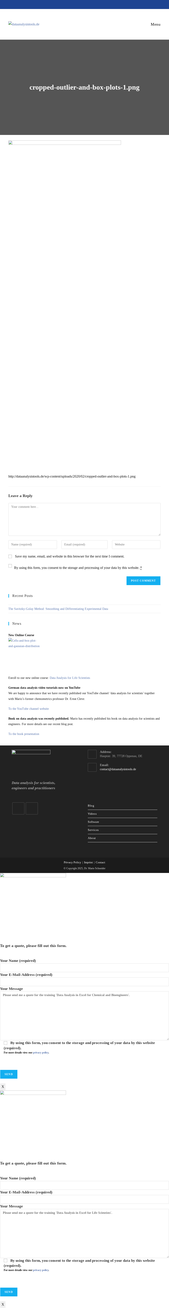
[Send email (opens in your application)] (92, 4)
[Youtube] (32, 808)
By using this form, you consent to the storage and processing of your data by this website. (78, 568)
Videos (92, 813)
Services (93, 830)
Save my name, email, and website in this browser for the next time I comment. (69, 556)
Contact (100, 862)
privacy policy (40, 1052)
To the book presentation (23, 734)
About (92, 838)
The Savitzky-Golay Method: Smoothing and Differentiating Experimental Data (58, 609)
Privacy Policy (72, 862)
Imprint (88, 862)
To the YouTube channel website (28, 708)
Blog (91, 805)
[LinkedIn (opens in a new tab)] (78, 4)
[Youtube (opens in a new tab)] (86, 4)
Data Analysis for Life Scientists (70, 678)
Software (93, 821)
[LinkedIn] (18, 808)
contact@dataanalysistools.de (118, 769)
